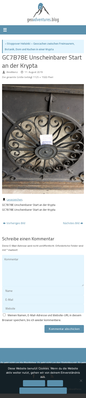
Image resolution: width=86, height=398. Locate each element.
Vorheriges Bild (15, 223)
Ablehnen (55, 383)
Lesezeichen (14, 199)
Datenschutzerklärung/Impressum (43, 390)
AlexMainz (12, 72)
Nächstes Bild (71, 223)
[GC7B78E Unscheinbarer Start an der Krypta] (43, 139)
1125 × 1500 (40, 77)
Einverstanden (34, 383)
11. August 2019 (33, 72)
